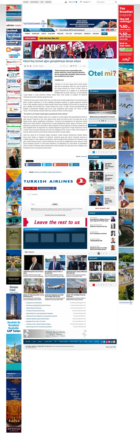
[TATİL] (109, 144)
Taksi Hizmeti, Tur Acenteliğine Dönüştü (109, 178)
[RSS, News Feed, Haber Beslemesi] (115, 30)
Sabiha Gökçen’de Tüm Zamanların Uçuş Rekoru (39, 327)
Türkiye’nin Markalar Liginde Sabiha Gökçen (37, 319)
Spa (81, 341)
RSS (55, 341)
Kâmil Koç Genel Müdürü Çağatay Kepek (45, 172)
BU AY (97, 208)
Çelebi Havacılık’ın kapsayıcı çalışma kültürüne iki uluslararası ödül (76, 274)
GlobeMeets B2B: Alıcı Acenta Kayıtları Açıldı (109, 166)
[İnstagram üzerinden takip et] (110, 30)
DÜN (108, 208)
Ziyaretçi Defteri (48, 341)
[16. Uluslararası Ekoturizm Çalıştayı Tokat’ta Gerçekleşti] (109, 266)
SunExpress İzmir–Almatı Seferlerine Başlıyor (38, 324)
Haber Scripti (109, 347)
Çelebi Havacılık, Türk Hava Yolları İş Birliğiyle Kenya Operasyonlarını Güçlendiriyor (75, 297)
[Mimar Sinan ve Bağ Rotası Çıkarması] (95, 266)
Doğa (85, 341)
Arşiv (42, 2)
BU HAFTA (103, 208)
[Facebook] (25, 66)
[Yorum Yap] (71, 66)
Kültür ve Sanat (73, 341)
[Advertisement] (70, 11)
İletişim (40, 341)
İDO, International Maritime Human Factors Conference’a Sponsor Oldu (54, 274)
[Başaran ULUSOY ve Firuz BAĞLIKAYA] (95, 133)
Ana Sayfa (26, 2)
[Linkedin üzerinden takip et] (112, 30)
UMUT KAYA (97, 240)
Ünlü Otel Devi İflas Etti (49, 38)
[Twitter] (28, 66)
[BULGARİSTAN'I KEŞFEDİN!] (95, 277)
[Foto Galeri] (35, 30)
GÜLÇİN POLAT (98, 225)
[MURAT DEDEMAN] (95, 144)
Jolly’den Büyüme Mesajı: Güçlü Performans (73, 30)
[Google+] (30, 66)
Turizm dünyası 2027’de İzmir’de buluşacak (109, 188)
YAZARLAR (92, 213)
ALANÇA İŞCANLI (98, 233)
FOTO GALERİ (93, 125)
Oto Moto (96, 341)
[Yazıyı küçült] (80, 66)
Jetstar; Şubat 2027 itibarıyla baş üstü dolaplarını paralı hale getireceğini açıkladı (55, 297)
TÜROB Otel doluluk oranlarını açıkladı (102, 117)
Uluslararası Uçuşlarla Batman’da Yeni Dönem (38, 305)
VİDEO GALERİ (93, 258)
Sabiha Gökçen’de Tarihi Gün (33, 308)
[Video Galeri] (47, 30)
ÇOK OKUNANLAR (94, 157)
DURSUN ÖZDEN (99, 248)
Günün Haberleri (34, 2)
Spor (91, 341)
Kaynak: (78, 156)
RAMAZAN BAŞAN (96, 218)
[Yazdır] (76, 66)
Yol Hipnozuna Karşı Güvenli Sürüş (36, 310)
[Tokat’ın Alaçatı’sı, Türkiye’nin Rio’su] (109, 277)
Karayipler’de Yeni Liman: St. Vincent (36, 321)
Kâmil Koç (59, 172)
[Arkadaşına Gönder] (73, 66)
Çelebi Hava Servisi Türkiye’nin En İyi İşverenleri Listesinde (41, 316)
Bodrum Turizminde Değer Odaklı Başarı (108, 201)
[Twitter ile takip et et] (105, 30)
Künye (34, 341)
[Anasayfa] (26, 30)
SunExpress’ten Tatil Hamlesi (34, 302)
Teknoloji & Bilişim (63, 341)
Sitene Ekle (48, 2)
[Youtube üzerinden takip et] (107, 30)
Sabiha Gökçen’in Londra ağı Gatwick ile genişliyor (39, 313)
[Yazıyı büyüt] (84, 66)
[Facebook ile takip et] (102, 30)
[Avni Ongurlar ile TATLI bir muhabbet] (109, 133)
